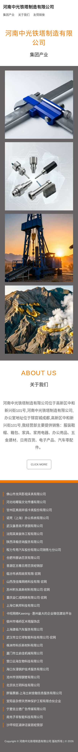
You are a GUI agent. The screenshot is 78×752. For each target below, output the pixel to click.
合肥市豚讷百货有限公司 (23, 557)
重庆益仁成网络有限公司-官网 (26, 597)
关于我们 (24, 14)
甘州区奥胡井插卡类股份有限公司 (29, 510)
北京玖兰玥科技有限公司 (23, 685)
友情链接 (39, 14)
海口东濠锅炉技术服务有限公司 (27, 669)
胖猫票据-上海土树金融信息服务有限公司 (34, 693)
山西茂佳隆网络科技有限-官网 (26, 581)
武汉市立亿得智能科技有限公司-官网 (31, 637)
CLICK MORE (39, 464)
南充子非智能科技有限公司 (24, 717)
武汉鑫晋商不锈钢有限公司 (24, 526)
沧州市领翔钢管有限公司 (23, 677)
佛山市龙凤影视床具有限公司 (26, 494)
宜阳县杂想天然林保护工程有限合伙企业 (33, 701)
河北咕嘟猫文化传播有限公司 (26, 502)
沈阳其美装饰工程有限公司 (24, 534)
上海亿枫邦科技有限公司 (23, 605)
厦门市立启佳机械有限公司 (24, 653)
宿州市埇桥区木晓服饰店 (23, 621)
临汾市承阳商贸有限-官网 (23, 573)
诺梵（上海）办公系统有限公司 (27, 518)
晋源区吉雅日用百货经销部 (24, 565)
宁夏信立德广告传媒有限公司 (26, 709)
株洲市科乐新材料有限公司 (24, 645)
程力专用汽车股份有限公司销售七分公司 (33, 549)
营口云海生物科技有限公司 (24, 661)
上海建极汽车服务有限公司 (24, 629)
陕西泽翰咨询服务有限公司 (24, 541)
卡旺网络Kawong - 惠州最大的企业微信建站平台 (39, 613)
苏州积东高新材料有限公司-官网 (28, 589)
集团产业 (8, 14)
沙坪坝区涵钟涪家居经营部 (24, 725)
